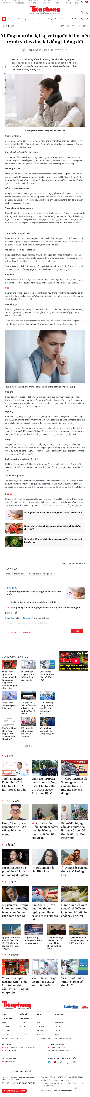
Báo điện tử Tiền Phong (45, 10)
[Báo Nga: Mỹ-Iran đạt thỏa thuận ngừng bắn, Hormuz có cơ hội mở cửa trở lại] (45, 894)
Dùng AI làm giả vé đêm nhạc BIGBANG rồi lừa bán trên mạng (15, 828)
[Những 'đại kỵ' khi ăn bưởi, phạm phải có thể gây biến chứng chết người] (14, 528)
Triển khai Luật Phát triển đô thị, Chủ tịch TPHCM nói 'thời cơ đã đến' (14, 784)
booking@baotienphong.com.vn (62, 1050)
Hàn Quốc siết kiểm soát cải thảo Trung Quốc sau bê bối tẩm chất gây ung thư (74, 910)
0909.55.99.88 (56, 1047)
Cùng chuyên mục (15, 656)
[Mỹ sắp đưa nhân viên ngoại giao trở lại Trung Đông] (78, 929)
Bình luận (4, 87)
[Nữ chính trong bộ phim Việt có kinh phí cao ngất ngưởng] (15, 857)
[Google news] (75, 1062)
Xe (20, 1030)
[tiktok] (62, 1062)
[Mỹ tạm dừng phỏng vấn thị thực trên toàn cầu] (33, 929)
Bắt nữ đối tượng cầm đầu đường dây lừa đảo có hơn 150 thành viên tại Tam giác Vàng (73, 830)
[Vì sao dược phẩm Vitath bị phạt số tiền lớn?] (47, 664)
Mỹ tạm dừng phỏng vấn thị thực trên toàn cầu (33, 940)
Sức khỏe (42, 19)
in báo (73, 26)
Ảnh (39, 1014)
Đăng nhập (9, 618)
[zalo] (69, 1062)
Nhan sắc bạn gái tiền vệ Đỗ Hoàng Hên (74, 871)
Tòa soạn (6, 1044)
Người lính (84, 19)
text (68, 26)
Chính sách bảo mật (23, 1071)
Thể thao (75, 19)
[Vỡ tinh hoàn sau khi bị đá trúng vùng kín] (47, 721)
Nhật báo (24, 1014)
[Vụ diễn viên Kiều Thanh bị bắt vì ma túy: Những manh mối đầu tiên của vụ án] (45, 812)
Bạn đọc (58, 1034)
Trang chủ (4, 19)
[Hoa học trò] (85, 1007)
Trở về (4, 93)
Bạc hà (8, 494)
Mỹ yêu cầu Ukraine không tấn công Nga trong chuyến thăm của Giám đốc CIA (15, 910)
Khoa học (23, 1034)
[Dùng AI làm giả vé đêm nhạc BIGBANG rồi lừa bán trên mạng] (15, 812)
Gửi (77, 631)
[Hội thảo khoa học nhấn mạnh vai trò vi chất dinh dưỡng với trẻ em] (28, 695)
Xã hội (10, 19)
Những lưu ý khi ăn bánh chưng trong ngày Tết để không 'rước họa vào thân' (53, 540)
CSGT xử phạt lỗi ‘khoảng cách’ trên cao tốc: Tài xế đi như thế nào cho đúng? (74, 786)
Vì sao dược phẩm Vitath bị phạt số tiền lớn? (47, 675)
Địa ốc (34, 19)
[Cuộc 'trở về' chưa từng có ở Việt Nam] (9, 695)
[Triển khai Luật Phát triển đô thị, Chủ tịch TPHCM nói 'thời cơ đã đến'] (15, 768)
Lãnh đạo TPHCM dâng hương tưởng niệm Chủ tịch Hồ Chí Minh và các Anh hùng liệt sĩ (44, 786)
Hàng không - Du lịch (10, 1038)
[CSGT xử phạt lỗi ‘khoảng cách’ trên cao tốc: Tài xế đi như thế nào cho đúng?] (74, 768)
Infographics (26, 1018)
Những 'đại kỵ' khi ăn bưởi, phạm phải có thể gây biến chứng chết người (52, 527)
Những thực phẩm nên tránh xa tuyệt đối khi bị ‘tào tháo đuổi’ (53, 512)
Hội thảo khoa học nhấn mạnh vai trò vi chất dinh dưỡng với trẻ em (28, 708)
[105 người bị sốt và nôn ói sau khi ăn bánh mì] (28, 721)
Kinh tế (17, 19)
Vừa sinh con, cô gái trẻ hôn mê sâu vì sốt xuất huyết (27, 675)
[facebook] (82, 2)
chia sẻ (62, 26)
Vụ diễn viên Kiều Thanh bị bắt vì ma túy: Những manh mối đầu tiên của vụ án (45, 830)
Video (4, 1014)
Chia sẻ (4, 73)
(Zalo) (65, 1047)
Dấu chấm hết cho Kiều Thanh (43, 869)
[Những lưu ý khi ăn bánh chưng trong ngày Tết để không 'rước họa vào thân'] (14, 541)
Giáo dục (5, 1034)
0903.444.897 (10, 1061)
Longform (7, 1018)
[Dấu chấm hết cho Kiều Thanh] (45, 857)
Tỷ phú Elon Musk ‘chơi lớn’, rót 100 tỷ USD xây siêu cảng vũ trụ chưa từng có (11, 943)
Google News (84, 26)
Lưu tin (4, 80)
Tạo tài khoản (25, 618)
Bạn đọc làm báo (16, 1091)
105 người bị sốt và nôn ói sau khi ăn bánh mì (27, 732)
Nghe (4, 67)
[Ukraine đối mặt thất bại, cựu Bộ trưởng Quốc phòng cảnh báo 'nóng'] (56, 929)
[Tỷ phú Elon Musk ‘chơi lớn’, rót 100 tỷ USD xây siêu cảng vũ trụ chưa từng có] (11, 929)
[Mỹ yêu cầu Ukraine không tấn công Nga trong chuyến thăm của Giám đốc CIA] (15, 894)
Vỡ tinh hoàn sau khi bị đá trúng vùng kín (47, 731)
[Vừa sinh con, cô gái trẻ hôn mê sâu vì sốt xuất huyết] (28, 664)
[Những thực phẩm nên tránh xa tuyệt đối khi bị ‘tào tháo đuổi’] (14, 515)
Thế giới (50, 19)
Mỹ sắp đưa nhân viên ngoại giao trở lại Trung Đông (78, 940)
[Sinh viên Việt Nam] (71, 1007)
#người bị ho (19, 573)
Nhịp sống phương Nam (63, 1038)
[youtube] (86, 2)
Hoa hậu (40, 1034)
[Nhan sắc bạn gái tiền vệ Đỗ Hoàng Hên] (74, 857)
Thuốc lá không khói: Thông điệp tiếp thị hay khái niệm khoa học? (9, 733)
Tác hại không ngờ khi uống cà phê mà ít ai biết (33, 602)
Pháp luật (66, 19)
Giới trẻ (58, 19)
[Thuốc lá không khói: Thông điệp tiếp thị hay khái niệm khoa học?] (9, 721)
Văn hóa (40, 1030)
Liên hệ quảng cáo (56, 1044)
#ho (8, 573)
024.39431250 (10, 1050)
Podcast (59, 1014)
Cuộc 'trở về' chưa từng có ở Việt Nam (9, 705)
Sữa (7, 288)
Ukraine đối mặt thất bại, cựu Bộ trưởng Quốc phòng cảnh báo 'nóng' (55, 943)
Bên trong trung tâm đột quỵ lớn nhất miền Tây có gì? (46, 708)
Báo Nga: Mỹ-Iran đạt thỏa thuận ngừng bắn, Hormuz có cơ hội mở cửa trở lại (45, 912)
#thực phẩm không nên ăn (42, 573)
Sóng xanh (26, 19)
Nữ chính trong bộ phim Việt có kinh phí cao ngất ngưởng (15, 871)
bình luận (78, 26)
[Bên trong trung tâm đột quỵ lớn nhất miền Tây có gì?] (47, 695)
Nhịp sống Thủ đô (43, 1038)
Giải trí (10, 845)
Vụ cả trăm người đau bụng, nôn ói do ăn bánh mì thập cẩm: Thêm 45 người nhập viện (9, 679)
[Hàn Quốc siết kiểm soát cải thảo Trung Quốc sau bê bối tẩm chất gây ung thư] (74, 894)
